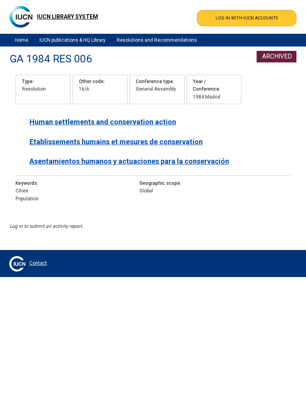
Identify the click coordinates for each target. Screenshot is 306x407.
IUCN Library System (67, 17)
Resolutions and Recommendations (157, 40)
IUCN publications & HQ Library (72, 40)
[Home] (21, 16)
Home (21, 40)
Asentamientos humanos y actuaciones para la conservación (129, 161)
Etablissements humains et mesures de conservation (116, 142)
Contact (38, 263)
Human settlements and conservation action (102, 122)
